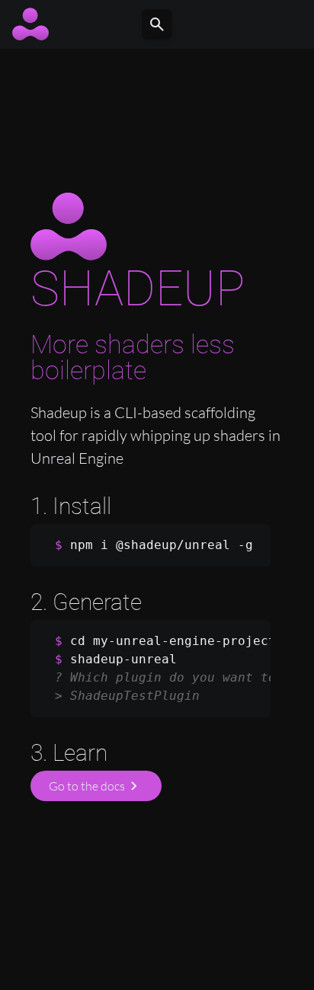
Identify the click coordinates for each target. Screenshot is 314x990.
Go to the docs (96, 786)
